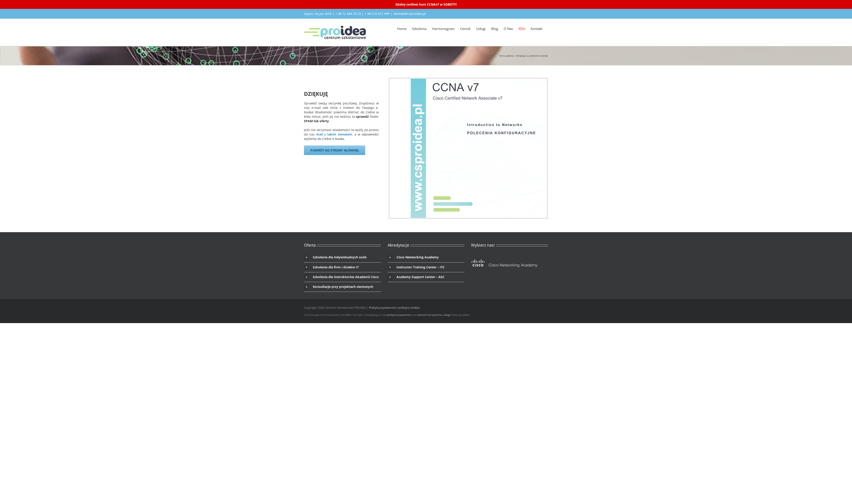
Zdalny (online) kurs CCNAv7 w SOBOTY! (426, 4)
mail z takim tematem (334, 134)
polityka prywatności (399, 314)
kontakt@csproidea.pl (410, 14)
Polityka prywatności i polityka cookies (394, 308)
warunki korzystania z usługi (434, 314)
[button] (342, 257)
